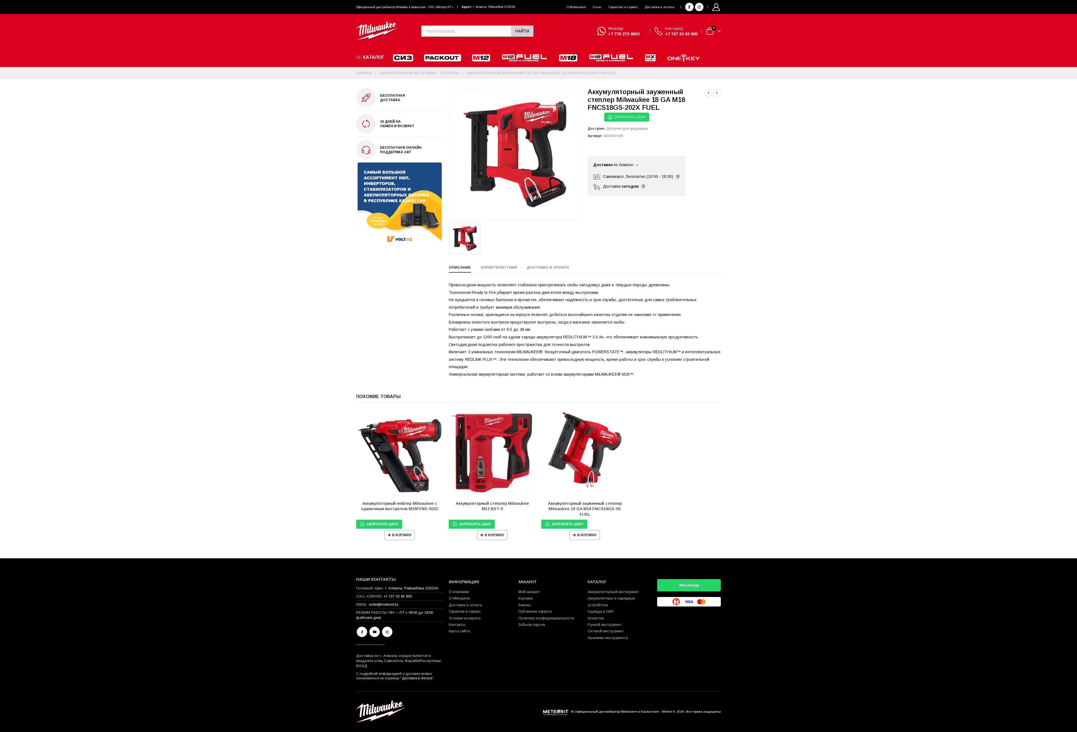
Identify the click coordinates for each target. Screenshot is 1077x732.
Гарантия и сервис (623, 7)
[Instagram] (699, 7)
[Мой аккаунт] (716, 7)
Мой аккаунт (529, 592)
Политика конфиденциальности (546, 618)
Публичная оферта (535, 611)
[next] (717, 93)
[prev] (708, 93)
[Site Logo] (377, 31)
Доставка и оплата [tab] (548, 267)
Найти (522, 31)
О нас (597, 7)
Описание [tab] (460, 267)
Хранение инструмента (608, 638)
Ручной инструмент (605, 624)
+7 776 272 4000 (623, 33)
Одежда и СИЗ (600, 611)
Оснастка (596, 618)
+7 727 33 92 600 (681, 33)
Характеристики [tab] (499, 267)
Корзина (525, 598)
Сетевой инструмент (606, 631)
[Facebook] (689, 7)
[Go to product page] (399, 453)
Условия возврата (464, 618)
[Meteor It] (555, 711)
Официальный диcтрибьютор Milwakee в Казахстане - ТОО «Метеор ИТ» (405, 7)
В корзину (402, 535)
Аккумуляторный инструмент (613, 592)
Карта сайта (459, 631)
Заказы (524, 605)
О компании (459, 592)
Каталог (373, 57)
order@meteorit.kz (384, 604)
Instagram (387, 632)
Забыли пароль (532, 624)
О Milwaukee (576, 7)
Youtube (374, 632)
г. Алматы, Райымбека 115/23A (494, 6)
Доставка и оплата (660, 7)
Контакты (457, 624)
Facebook (362, 632)
